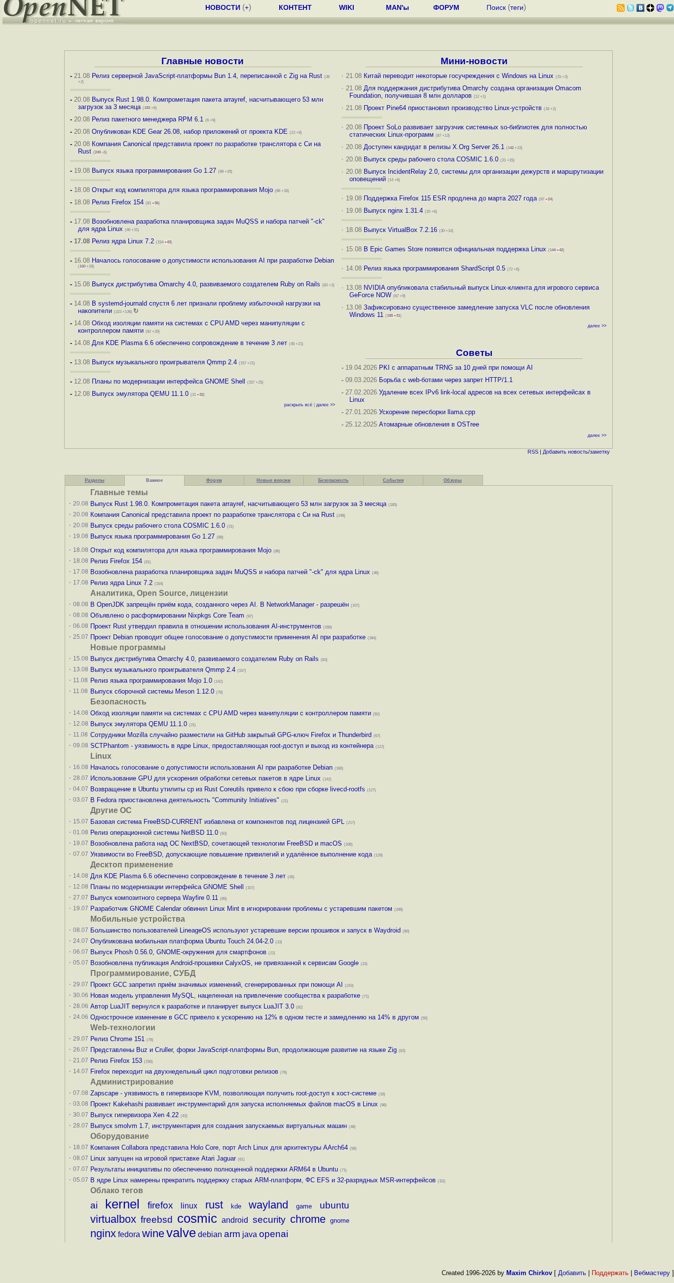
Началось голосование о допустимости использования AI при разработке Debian (213, 260)
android (235, 1220)
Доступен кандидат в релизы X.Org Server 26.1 (434, 147)
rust (214, 1205)
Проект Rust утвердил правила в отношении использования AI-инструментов (205, 626)
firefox (160, 1205)
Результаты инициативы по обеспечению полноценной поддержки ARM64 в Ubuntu (214, 1169)
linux (189, 1206)
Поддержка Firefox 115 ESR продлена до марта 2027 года (451, 198)
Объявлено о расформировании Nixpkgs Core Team (167, 615)
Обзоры (453, 480)
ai (94, 1205)
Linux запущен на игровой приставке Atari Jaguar (163, 1158)
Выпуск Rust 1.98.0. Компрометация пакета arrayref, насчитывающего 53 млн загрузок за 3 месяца (238, 503)
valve (181, 1233)
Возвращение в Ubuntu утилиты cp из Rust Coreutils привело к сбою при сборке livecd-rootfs (227, 789)
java (249, 1234)
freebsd (157, 1219)
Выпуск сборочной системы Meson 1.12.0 (152, 691)
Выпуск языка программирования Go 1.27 (154, 170)
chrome (308, 1219)
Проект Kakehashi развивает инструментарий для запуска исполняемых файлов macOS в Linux (234, 1104)
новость (578, 452)
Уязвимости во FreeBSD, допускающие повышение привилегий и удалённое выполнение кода (231, 854)
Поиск (496, 7)
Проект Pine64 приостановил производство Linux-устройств (453, 108)
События (393, 480)
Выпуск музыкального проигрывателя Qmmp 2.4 (165, 362)
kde (236, 1206)
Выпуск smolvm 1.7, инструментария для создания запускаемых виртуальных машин (218, 1125)
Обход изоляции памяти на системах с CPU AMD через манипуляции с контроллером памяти (230, 713)
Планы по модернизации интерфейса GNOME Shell (168, 381)
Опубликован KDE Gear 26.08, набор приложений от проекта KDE (191, 131)
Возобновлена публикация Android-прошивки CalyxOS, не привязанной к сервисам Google (224, 963)
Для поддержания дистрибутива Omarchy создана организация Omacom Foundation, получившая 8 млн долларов (465, 91)
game (304, 1206)
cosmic (197, 1218)
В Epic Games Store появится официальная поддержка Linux (455, 249)
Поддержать (610, 1273)
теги (517, 7)
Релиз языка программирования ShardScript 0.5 (434, 268)
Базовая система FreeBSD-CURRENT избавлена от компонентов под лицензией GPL (217, 821)
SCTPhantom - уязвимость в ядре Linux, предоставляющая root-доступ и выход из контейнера (232, 745)
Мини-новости (474, 61)
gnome (339, 1220)
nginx (103, 1233)
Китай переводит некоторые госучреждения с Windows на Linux (459, 75)
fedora (129, 1234)
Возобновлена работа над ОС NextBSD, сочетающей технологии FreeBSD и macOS (216, 843)
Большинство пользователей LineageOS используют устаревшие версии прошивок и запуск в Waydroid (245, 930)
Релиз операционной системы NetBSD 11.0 (154, 832)
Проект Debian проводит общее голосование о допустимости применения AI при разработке (228, 637)
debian (210, 1234)
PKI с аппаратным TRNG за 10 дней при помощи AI (456, 367)
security (269, 1219)
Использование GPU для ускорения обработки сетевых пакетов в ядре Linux (205, 778)
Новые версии (274, 480)
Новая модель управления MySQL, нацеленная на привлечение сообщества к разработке (225, 995)
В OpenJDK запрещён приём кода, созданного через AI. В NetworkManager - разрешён (219, 604)
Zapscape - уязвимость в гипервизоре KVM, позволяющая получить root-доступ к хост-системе (233, 1093)
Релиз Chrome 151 (117, 1039)
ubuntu (334, 1205)
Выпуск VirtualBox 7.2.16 (400, 229)
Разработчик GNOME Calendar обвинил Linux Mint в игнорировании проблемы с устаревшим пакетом (241, 908)
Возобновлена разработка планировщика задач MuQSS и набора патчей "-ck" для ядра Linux (230, 572)
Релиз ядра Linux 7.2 (123, 241)
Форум (214, 480)
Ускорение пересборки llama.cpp (427, 412)
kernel (122, 1204)
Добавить (554, 452)
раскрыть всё (298, 404)
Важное (154, 480)
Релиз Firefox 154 (118, 202)
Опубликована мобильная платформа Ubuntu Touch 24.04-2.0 (181, 941)
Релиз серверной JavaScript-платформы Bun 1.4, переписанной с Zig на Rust (207, 75)
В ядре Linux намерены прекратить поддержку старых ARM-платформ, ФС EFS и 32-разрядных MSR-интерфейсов (264, 1180)
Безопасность (333, 480)
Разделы (95, 480)
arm (232, 1234)
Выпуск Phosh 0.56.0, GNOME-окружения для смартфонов (179, 952)
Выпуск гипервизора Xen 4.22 (134, 1115)
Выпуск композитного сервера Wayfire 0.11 (155, 897)
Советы (474, 353)
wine (153, 1233)
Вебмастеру (652, 1273)
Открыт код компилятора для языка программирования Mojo (182, 190)
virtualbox (113, 1219)
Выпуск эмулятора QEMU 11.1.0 (140, 393)
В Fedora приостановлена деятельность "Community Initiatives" (184, 800)
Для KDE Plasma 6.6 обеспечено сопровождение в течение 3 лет (189, 343)
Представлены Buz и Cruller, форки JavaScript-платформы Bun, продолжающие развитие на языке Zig (243, 1049)
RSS (532, 452)
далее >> (325, 404)
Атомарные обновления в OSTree (429, 424)
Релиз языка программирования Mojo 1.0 (151, 680)
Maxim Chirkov (529, 1273)
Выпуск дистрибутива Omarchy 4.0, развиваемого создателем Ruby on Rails (207, 284)
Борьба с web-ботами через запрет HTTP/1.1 (446, 380)
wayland (268, 1205)
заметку (600, 452)
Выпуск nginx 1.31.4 (393, 210)
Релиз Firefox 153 (116, 1060)
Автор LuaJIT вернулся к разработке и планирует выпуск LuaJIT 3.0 (192, 1006)
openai (273, 1234)
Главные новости (202, 61)
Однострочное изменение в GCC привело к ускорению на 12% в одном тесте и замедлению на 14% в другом (254, 1017)
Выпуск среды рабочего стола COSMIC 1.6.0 (432, 159)
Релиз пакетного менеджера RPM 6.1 (147, 119)
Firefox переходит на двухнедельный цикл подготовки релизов (184, 1071)
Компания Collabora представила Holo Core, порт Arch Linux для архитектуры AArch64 (219, 1147)
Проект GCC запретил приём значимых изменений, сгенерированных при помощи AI (216, 984)
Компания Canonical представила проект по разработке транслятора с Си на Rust (212, 514)
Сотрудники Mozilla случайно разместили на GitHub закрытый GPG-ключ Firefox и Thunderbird (231, 735)
